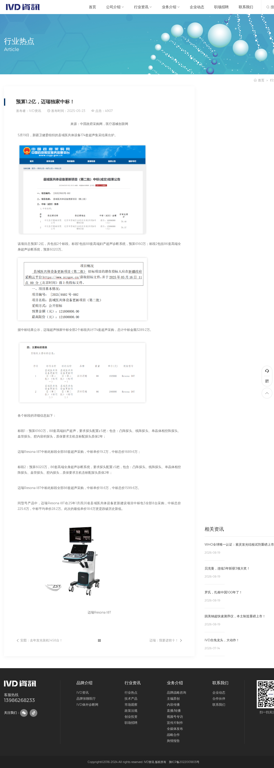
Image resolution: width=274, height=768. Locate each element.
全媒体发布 (175, 729)
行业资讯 (141, 7)
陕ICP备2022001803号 (184, 762)
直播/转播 (174, 711)
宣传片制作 (175, 723)
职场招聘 (221, 7)
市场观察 (131, 705)
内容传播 (173, 705)
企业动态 (197, 7)
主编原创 (173, 699)
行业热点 (131, 692)
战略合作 (173, 735)
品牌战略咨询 (176, 692)
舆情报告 (173, 741)
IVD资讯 (82, 692)
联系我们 (246, 7)
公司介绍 (113, 7)
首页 (92, 7)
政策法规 (131, 711)
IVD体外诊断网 (87, 705)
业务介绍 (169, 7)
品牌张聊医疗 (86, 699)
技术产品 (131, 699)
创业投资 (131, 717)
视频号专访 (175, 717)
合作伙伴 (218, 699)
